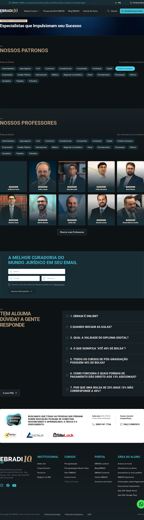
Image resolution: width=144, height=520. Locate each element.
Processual (119, 75)
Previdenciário (104, 75)
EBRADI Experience (126, 477)
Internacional (41, 75)
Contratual (97, 68)
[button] (94, 2)
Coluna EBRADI (101, 477)
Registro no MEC (44, 477)
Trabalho (20, 81)
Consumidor (82, 68)
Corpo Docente (43, 468)
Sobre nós (41, 464)
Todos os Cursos (71, 481)
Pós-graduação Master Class (76, 468)
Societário (6, 81)
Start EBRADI (70, 473)
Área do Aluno (129, 456)
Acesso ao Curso (125, 464)
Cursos (69, 456)
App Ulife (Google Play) (127, 495)
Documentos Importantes (129, 486)
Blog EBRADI (73, 11)
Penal (90, 75)
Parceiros (41, 473)
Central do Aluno (90, 11)
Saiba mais (96, 416)
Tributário (33, 81)
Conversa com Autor (103, 481)
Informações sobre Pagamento (131, 481)
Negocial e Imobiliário (73, 75)
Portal (100, 456)
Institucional (48, 456)
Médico (55, 75)
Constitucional (65, 68)
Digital (109, 68)
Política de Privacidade (52, 514)
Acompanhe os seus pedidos (130, 473)
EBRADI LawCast (102, 464)
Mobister (141, 514)
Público (133, 75)
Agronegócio (25, 68)
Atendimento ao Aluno (127, 468)
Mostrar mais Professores (72, 232)
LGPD (89, 514)
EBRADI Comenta (102, 473)
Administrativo (8, 68)
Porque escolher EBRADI (54, 11)
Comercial (49, 68)
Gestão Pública (24, 75)
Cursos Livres (70, 477)
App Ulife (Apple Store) (127, 490)
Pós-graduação (70, 464)
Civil (38, 68)
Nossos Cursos (30, 11)
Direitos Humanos (125, 68)
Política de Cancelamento (74, 514)
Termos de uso (59, 285)
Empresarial (7, 75)
